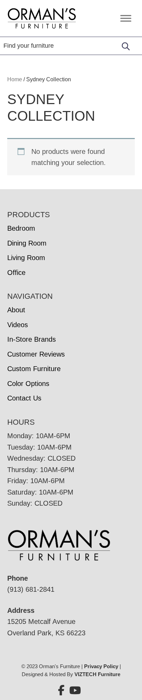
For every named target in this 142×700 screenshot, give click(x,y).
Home (14, 79)
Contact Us (24, 398)
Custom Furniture (34, 368)
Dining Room (27, 243)
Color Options (28, 383)
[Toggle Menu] (125, 18)
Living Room (26, 257)
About (16, 310)
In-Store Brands (31, 339)
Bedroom (21, 228)
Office (16, 272)
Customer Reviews (36, 354)
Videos (17, 325)
